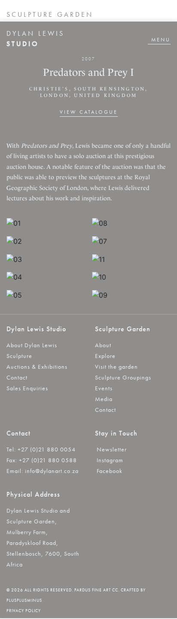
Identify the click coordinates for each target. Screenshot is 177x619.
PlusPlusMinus (24, 600)
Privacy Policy (23, 610)
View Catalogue (89, 112)
